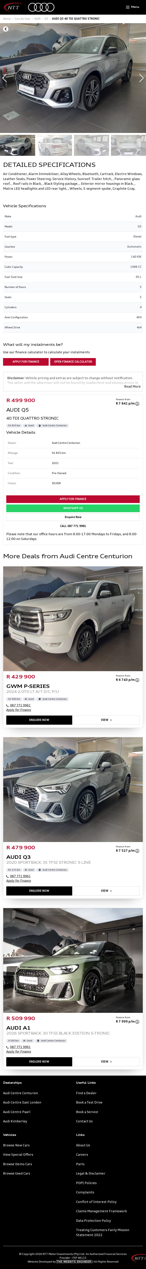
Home (7, 19)
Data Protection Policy (93, 1221)
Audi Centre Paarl (16, 1112)
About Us (83, 1145)
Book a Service (87, 1112)
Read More (132, 386)
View (104, 720)
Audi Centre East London (22, 1102)
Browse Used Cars (16, 1173)
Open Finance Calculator (73, 362)
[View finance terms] (137, 403)
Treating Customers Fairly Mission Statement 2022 (102, 1233)
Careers (82, 1154)
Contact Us (84, 1121)
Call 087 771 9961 (73, 526)
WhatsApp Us (73, 508)
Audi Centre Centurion (20, 1093)
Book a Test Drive (89, 1102)
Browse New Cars (16, 1145)
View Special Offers (18, 1154)
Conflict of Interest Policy (96, 1202)
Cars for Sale (22, 19)
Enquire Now (73, 517)
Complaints (85, 1192)
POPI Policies (86, 1183)
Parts (80, 1164)
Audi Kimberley (15, 1121)
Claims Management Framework (101, 1211)
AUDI (37, 19)
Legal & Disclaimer (90, 1173)
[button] (141, 78)
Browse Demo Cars (17, 1164)
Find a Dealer (86, 1093)
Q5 (46, 19)
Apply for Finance (26, 362)
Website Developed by (59, 1261)
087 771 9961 (20, 705)
